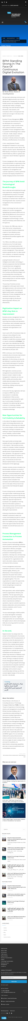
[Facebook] (4, 2)
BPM (21, 119)
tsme (24, 756)
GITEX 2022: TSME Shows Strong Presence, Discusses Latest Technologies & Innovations (13, 801)
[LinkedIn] (2, 2)
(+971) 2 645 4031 (14, 5)
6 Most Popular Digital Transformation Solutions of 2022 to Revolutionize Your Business (14, 820)
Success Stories (7, 937)
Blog (20, 56)
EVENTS (2, 959)
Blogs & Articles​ (4, 956)
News (22, 56)
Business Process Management (11, 755)
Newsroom (12, 1010)
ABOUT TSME (4, 950)
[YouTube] (6, 2)
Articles (5, 928)
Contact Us (3, 966)
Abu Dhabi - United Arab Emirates (9, 998)
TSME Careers (4, 954)
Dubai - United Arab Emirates (8, 1001)
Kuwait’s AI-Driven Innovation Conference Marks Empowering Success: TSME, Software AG (16, 839)
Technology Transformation (7, 961)
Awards (5, 930)
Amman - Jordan (5, 1004)
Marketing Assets (4, 1010)
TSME (16, 705)
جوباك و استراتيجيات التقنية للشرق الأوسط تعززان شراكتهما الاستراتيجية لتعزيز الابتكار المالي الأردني (15, 866)
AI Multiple (19, 341)
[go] (24, 829)
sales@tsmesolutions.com (9, 992)
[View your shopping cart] (26, 22)
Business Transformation (6, 957)
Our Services (4, 952)
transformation (22, 755)
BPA (20, 542)
